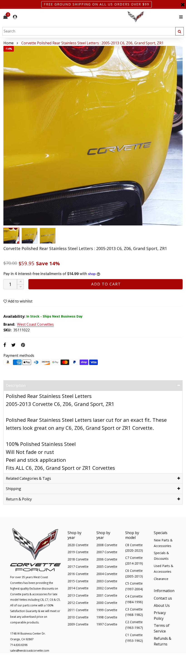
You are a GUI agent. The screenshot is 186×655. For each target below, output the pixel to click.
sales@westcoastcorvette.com (29, 650)
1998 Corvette (106, 617)
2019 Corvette (78, 552)
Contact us (163, 598)
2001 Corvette (106, 595)
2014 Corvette (78, 588)
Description (16, 385)
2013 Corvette (78, 595)
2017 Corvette (78, 566)
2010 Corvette (78, 617)
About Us (162, 605)
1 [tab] (87, 221)
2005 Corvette (106, 566)
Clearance (161, 579)
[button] (20, 287)
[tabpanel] (93, 135)
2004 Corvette (106, 574)
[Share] (4, 345)
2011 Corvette (78, 610)
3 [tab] (98, 221)
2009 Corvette (78, 624)
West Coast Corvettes (35, 324)
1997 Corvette (106, 624)
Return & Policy (19, 499)
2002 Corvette (106, 588)
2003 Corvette (106, 581)
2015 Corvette (78, 581)
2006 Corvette (106, 559)
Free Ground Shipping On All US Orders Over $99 (96, 4)
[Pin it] (23, 345)
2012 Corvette (78, 602)
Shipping (13, 488)
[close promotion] (182, 4)
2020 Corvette (78, 545)
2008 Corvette (106, 545)
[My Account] (15, 17)
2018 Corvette (78, 559)
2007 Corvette (106, 552)
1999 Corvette (106, 610)
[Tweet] (13, 345)
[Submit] (179, 31)
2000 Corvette (106, 602)
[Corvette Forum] (152, 17)
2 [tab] (93, 221)
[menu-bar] (180, 17)
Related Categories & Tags (28, 478)
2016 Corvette (78, 574)
